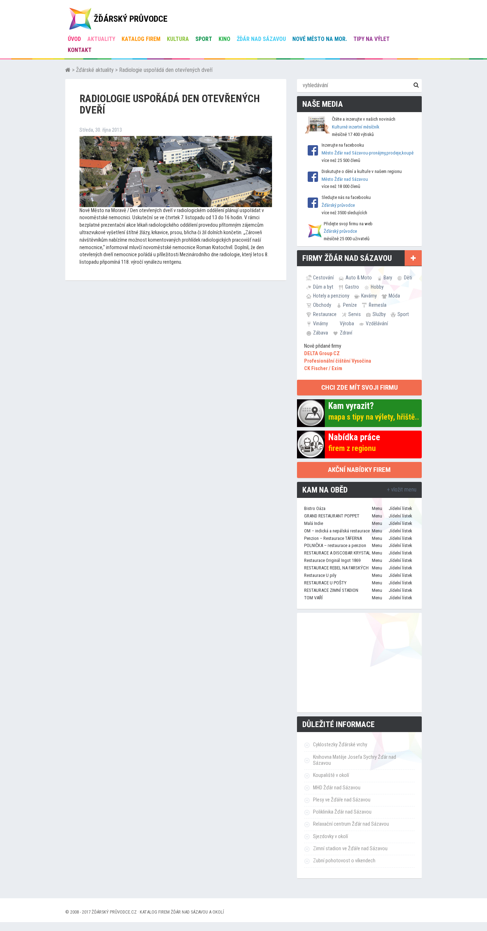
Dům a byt (323, 287)
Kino (224, 39)
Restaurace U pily (320, 575)
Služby (379, 314)
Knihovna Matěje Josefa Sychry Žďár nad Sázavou (354, 760)
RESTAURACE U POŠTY (325, 582)
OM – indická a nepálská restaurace (337, 530)
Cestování (323, 277)
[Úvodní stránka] (68, 70)
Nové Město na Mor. (319, 39)
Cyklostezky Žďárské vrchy (340, 745)
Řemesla (377, 305)
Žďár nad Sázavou (261, 39)
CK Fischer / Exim (323, 368)
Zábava (320, 333)
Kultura (178, 39)
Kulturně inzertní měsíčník (355, 127)
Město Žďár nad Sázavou (345, 179)
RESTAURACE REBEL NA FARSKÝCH (336, 567)
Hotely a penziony (331, 296)
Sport (203, 39)
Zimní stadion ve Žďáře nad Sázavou (350, 849)
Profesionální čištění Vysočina (337, 361)
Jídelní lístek (400, 508)
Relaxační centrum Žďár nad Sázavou (351, 824)
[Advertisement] (359, 662)
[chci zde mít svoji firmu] (413, 258)
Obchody (322, 305)
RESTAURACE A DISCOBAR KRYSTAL (337, 553)
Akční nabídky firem (359, 470)
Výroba (347, 323)
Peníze (350, 305)
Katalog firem (141, 39)
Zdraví (346, 333)
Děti (408, 277)
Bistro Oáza (314, 508)
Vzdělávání (377, 323)
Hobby (377, 287)
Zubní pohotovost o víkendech (344, 861)
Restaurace (325, 314)
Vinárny (320, 323)
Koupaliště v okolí (331, 775)
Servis (354, 314)
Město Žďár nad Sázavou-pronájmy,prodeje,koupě (368, 153)
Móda (394, 296)
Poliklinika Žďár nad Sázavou (342, 812)
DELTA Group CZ (322, 354)
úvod (74, 39)
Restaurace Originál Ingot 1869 (332, 560)
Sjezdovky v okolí (330, 836)
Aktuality (101, 39)
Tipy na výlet (371, 39)
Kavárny (369, 296)
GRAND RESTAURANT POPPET (331, 516)
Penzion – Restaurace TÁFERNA (333, 538)
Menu (377, 508)
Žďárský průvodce (338, 205)
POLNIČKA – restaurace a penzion (335, 545)
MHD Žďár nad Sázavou (336, 788)
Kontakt (80, 50)
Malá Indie (313, 523)
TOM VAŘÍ (313, 597)
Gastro (352, 287)
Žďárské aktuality (95, 70)
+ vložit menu (401, 489)
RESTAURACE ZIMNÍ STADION (331, 590)
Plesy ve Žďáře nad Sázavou (341, 800)
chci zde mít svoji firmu (359, 387)
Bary (388, 277)
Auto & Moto (358, 277)
